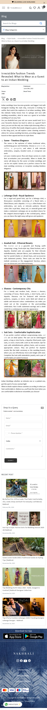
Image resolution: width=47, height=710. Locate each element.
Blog (3, 38)
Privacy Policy (30, 701)
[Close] (44, 3)
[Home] (14, 7)
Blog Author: (5, 86)
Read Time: (27, 91)
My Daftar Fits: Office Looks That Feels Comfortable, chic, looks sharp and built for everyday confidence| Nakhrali (23, 501)
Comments (9, 445)
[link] (30, 7)
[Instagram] (18, 661)
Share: (3, 97)
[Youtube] (25, 661)
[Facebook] (21, 661)
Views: (4, 91)
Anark (10, 246)
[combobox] (7, 433)
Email (7, 422)
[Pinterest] (29, 661)
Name (7, 415)
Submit (11, 460)
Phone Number (10, 430)
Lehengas (28, 203)
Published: (27, 86)
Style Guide (11, 38)
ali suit (15, 246)
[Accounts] (39, 7)
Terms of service (17, 701)
